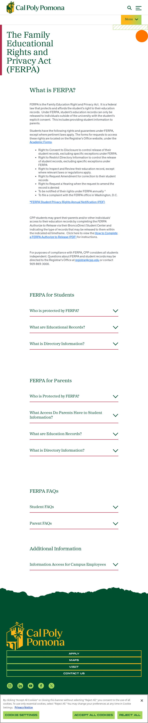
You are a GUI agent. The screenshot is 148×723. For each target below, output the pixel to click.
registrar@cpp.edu (87, 260)
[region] (74, 708)
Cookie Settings (21, 715)
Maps (74, 660)
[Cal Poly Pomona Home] (35, 7)
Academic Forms (41, 142)
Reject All (129, 715)
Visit (74, 667)
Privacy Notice (24, 707)
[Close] (142, 700)
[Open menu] (138, 8)
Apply (74, 653)
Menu (129, 19)
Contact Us (74, 673)
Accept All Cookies (93, 715)
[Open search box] (129, 7)
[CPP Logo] (36, 635)
